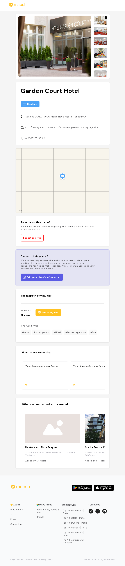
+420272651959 (34, 138)
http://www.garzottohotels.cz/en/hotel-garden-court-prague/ (61, 127)
